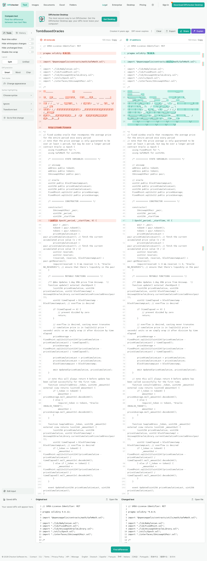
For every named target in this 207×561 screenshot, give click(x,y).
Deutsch (93, 557)
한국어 (172, 557)
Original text (41, 499)
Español (103, 557)
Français (112, 557)
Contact (33, 557)
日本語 (135, 557)
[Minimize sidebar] (31, 33)
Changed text (127, 499)
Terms (46, 557)
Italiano (127, 557)
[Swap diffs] (120, 40)
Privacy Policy (58, 557)
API (67, 557)
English (85, 557)
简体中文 (154, 557)
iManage (75, 557)
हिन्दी (119, 557)
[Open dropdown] (151, 31)
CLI (40, 557)
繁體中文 (164, 557)
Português (144, 557)
